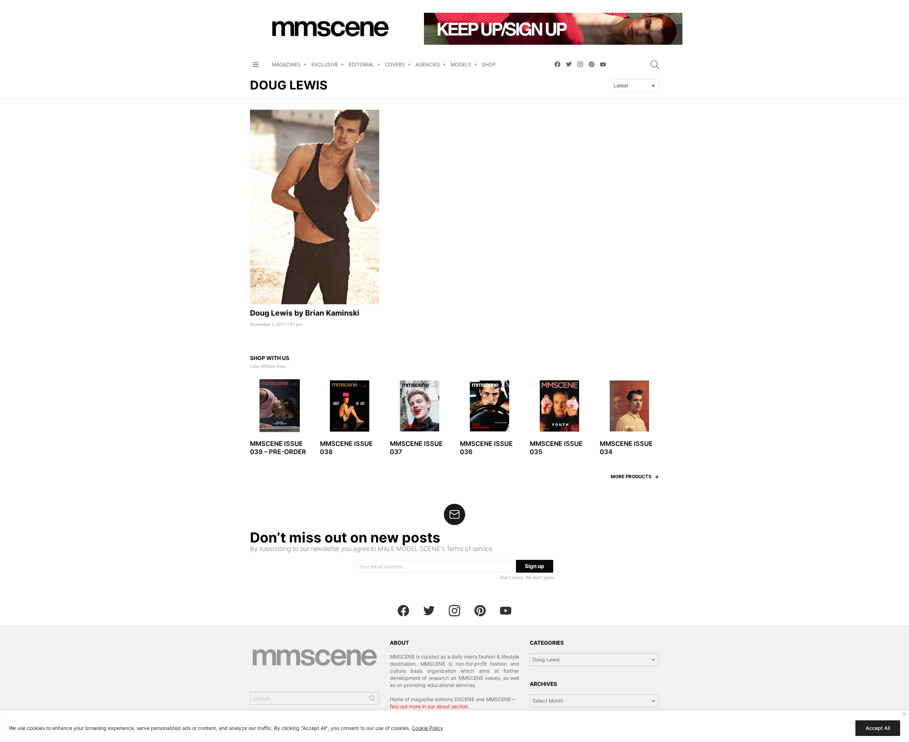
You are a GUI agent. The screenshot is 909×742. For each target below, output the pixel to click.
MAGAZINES (286, 64)
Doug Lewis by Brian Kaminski (304, 313)
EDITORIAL (361, 64)
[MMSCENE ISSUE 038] (349, 406)
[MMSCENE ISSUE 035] (559, 406)
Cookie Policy (427, 728)
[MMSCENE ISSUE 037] (419, 406)
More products (631, 476)
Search (372, 700)
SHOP (489, 64)
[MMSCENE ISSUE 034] (629, 406)
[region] (454, 726)
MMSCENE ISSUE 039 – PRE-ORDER (278, 447)
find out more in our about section (429, 706)
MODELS (461, 64)
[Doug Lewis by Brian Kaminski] (314, 207)
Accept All (878, 728)
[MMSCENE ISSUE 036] (489, 406)
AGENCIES (427, 64)
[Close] (904, 713)
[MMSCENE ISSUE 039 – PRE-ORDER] (279, 406)
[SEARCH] (655, 65)
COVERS (395, 64)
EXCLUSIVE (324, 64)
